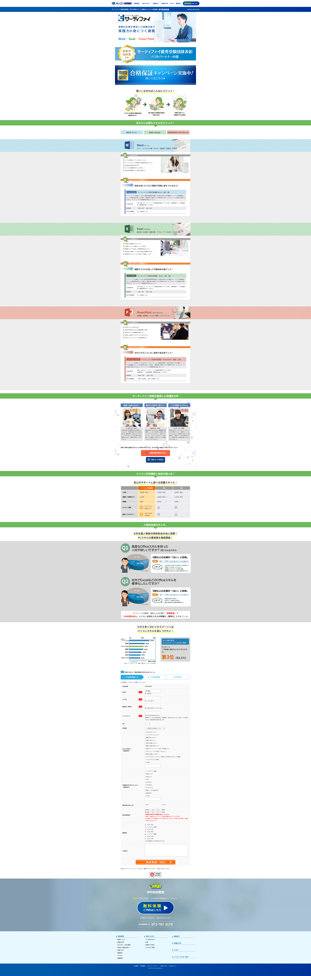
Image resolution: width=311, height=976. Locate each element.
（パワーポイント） (178, 132)
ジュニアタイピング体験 (152, 759)
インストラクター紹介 (181, 957)
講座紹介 (155, 3)
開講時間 (120, 958)
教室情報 (136, 3)
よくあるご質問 (150, 947)
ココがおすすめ (150, 939)
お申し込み (191, 3)
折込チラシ (149, 776)
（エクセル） (155, 132)
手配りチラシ (149, 774)
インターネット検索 (151, 771)
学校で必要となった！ (151, 743)
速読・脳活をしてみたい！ (153, 754)
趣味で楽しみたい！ (151, 737)
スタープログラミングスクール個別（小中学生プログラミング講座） (163, 757)
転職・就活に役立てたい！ (153, 746)
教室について (121, 939)
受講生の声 (164, 3)
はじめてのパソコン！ (151, 732)
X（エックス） (150, 787)
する (147, 804)
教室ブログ (120, 950)
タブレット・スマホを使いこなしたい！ (156, 751)
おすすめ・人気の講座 (123, 945)
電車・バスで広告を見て (152, 790)
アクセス (120, 955)
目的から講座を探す (123, 947)
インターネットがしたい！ (153, 735)
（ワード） (131, 132)
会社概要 (136, 966)
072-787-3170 (162, 924)
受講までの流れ (150, 945)
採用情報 (142, 966)
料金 (147, 942)
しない (164, 804)
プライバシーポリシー (131, 869)
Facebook (148, 782)
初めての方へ (146, 3)
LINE (147, 779)
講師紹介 (178, 3)
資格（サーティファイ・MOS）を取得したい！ (158, 748)
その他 (148, 762)
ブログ (172, 3)
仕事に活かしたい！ (151, 740)
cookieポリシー (173, 966)
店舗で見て (149, 793)
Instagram (149, 785)
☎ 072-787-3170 (193, 9)
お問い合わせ (163, 966)
